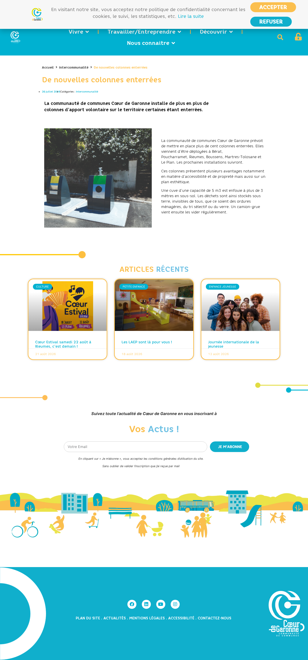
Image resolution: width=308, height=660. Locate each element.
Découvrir (213, 31)
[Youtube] (160, 604)
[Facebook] (131, 604)
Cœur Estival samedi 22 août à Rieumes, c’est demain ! (63, 344)
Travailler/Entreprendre (141, 31)
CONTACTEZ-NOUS (214, 618)
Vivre (76, 31)
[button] (280, 37)
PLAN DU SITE (88, 618)
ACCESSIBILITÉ (181, 618)
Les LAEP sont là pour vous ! (147, 342)
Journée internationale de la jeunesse (233, 344)
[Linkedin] (146, 604)
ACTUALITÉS (115, 618)
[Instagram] (175, 604)
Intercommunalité (73, 67)
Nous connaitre (148, 43)
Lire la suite (191, 16)
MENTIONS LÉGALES (147, 618)
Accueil (48, 67)
